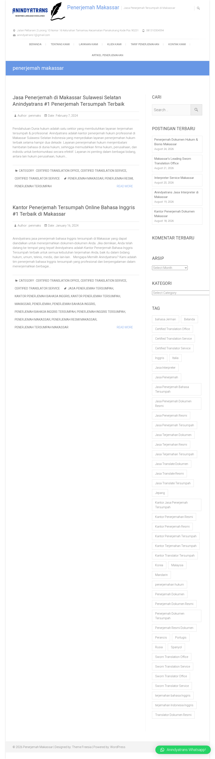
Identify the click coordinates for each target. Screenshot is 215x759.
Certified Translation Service (103, 170)
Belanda (189, 319)
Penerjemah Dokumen (169, 594)
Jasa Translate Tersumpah (173, 483)
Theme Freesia (82, 747)
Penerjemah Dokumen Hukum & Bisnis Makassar (176, 142)
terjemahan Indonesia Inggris (174, 705)
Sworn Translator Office (171, 676)
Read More (125, 186)
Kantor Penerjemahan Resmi (174, 517)
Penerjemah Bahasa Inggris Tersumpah (45, 311)
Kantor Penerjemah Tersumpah (95, 296)
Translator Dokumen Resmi (173, 715)
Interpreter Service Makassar (174, 178)
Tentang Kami (60, 44)
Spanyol (176, 647)
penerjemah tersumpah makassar (41, 327)
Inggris (159, 358)
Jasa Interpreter (165, 367)
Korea (159, 565)
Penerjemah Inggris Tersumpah (101, 311)
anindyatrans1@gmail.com (33, 35)
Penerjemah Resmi (119, 178)
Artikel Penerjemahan (107, 55)
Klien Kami (114, 44)
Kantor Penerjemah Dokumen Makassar (174, 214)
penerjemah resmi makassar (74, 319)
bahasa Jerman (165, 319)
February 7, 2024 (66, 115)
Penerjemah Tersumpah (33, 186)
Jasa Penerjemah (166, 377)
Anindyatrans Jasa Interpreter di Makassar (176, 194)
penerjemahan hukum (169, 584)
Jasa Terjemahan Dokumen (173, 435)
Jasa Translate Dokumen (171, 464)
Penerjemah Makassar (93, 7)
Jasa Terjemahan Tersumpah (174, 454)
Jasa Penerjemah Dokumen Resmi (173, 404)
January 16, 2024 (67, 225)
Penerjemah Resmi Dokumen (174, 628)
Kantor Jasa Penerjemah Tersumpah (171, 505)
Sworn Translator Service (172, 686)
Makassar (23, 304)
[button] (183, 750)
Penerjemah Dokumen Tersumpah (169, 616)
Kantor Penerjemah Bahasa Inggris (42, 296)
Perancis (161, 637)
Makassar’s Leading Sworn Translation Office (172, 161)
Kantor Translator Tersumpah (175, 555)
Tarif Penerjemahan (145, 44)
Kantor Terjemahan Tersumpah (176, 546)
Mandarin (161, 575)
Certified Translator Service (37, 178)
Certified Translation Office (57, 170)
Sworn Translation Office (171, 657)
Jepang (160, 493)
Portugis (180, 637)
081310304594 (155, 30)
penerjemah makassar (86, 178)
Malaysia (177, 565)
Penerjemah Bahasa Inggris (73, 304)
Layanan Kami (88, 44)
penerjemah (41, 304)
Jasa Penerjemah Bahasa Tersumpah (172, 389)
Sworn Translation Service (172, 666)
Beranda (35, 44)
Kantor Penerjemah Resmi (172, 526)
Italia (175, 358)
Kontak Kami (177, 44)
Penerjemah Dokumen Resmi (174, 604)
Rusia (159, 647)
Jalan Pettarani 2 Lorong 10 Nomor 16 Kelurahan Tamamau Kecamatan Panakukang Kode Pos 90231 (78, 30)
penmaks (34, 115)
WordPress (117, 747)
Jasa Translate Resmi (169, 473)
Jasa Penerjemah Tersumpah (90, 288)
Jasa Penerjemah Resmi (171, 415)
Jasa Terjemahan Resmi (171, 444)
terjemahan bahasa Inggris (172, 695)
